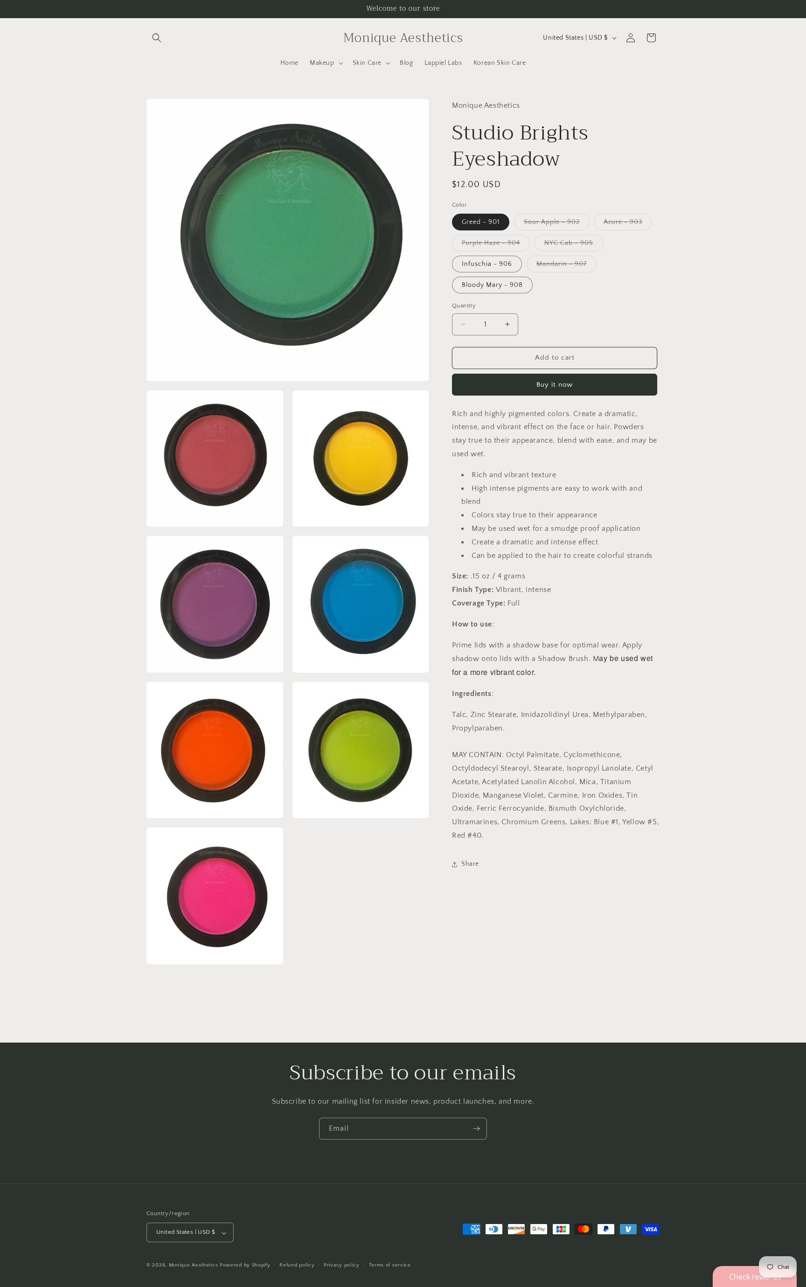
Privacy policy (342, 1265)
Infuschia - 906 (487, 264)
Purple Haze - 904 (496, 245)
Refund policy (296, 1265)
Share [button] (470, 864)
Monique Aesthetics (193, 1265)
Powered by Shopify (245, 1265)
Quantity (464, 305)
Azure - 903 (628, 224)
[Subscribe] (476, 1129)
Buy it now (554, 385)
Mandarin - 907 (566, 266)
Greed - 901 (481, 222)
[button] (156, 38)
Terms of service (390, 1265)
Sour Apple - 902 (557, 224)
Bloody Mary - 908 (492, 285)
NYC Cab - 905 (573, 245)
